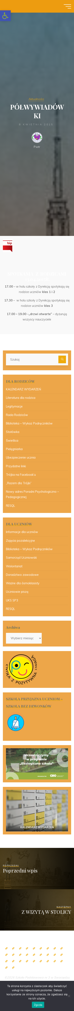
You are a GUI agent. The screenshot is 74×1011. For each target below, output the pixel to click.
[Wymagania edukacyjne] (34, 961)
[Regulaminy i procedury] (41, 961)
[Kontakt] (6, 967)
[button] (5, 15)
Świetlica (12, 440)
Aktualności (36, 99)
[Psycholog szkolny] (13, 955)
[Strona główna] (6, 948)
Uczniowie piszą (17, 592)
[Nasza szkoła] (13, 948)
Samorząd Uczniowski (21, 557)
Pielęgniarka (14, 449)
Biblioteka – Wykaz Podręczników (29, 423)
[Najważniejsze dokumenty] (27, 961)
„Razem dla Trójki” (19, 483)
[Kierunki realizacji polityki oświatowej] (48, 961)
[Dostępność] (13, 967)
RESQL (10, 506)
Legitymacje (14, 406)
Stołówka (12, 432)
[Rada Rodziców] (48, 955)
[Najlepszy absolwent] (13, 961)
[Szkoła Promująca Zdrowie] (55, 955)
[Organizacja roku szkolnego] (34, 948)
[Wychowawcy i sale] (41, 955)
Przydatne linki (16, 466)
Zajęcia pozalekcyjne (20, 541)
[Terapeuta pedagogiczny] (20, 955)
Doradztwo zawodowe (22, 575)
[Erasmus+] (61, 955)
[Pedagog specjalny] (34, 955)
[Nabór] (55, 961)
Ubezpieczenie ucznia (21, 457)
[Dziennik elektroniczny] (20, 948)
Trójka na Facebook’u (21, 475)
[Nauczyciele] (48, 948)
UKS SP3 (12, 600)
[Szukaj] (62, 359)
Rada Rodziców (17, 415)
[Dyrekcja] (41, 948)
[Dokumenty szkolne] (20, 961)
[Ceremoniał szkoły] (27, 948)
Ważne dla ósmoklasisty (22, 583)
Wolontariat (14, 566)
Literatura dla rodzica (20, 398)
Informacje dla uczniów (22, 532)
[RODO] (6, 961)
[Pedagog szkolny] (61, 948)
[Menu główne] (67, 6)
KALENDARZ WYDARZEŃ (23, 389)
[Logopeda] (27, 955)
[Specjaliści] (55, 948)
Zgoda (38, 1004)
